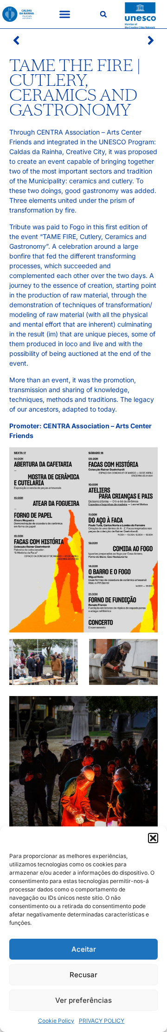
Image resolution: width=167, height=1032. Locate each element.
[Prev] (46, 40)
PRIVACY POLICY (101, 1020)
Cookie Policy (56, 1020)
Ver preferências (83, 1000)
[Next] (121, 40)
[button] (153, 838)
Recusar (83, 974)
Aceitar (83, 949)
